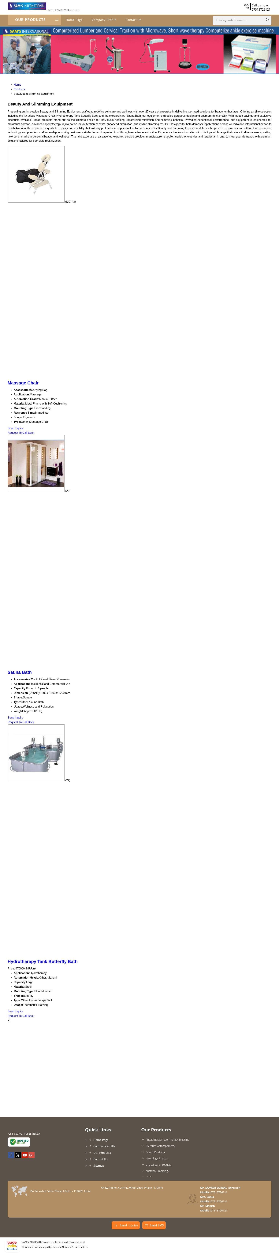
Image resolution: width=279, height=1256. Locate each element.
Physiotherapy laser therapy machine (167, 1139)
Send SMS (157, 1225)
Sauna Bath (20, 672)
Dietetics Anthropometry (160, 1146)
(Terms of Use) (77, 1242)
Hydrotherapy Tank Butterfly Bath (43, 961)
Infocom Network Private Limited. (70, 1247)
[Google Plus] (31, 1157)
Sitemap (98, 1165)
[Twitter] (18, 1157)
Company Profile (104, 20)
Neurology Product (157, 1158)
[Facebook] (11, 1157)
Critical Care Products (158, 1164)
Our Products (30, 19)
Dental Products (155, 1152)
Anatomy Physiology (157, 1171)
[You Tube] (25, 1157)
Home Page (74, 20)
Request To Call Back (21, 432)
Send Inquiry (15, 428)
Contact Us (133, 20)
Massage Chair (23, 383)
